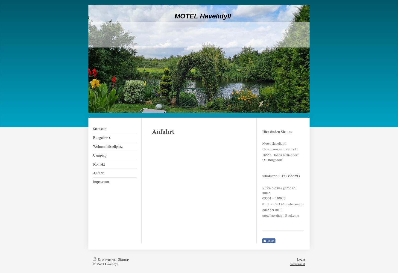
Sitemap (123, 259)
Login (301, 259)
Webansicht (297, 264)
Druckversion (107, 259)
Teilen (270, 241)
